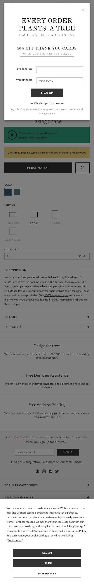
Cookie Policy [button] (78, 531)
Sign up (47, 92)
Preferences (47, 573)
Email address (24, 68)
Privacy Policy (47, 113)
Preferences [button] (14, 540)
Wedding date (24, 79)
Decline (47, 563)
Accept (47, 552)
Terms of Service (68, 109)
